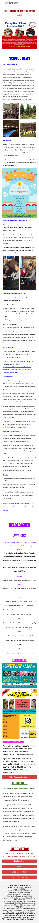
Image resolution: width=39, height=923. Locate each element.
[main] (19, 12)
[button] (2, 2)
